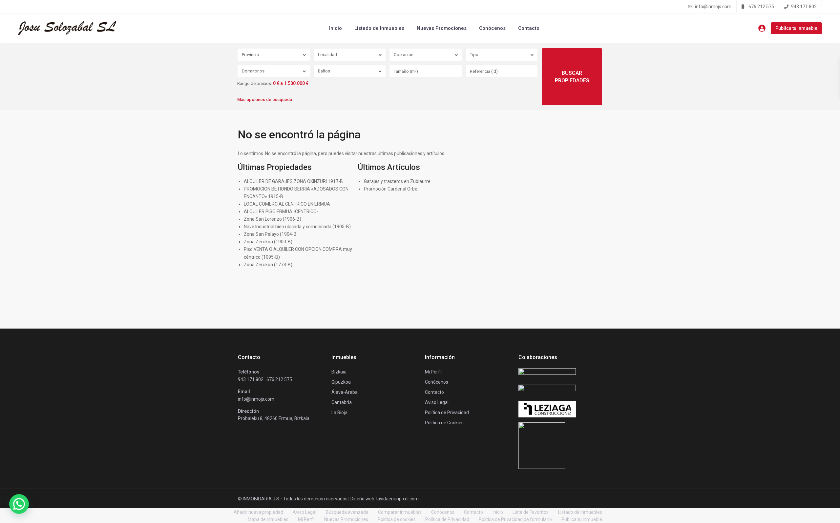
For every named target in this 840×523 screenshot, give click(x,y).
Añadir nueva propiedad (258, 512)
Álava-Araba (344, 392)
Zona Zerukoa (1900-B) (268, 241)
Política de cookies (397, 519)
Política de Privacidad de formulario (515, 519)
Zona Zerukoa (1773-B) (268, 264)
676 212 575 (761, 6)
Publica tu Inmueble (796, 28)
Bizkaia (338, 371)
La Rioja (339, 412)
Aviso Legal (304, 512)
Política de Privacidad (447, 519)
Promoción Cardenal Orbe (390, 188)
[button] (19, 504)
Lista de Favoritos (531, 512)
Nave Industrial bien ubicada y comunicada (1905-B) (297, 226)
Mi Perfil (306, 519)
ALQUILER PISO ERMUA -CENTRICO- (281, 211)
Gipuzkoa (341, 382)
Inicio (335, 28)
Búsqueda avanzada (347, 512)
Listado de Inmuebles (379, 28)
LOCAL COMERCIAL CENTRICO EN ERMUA (287, 204)
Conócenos (492, 28)
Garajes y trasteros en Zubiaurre (397, 181)
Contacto (528, 28)
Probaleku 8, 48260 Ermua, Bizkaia (273, 418)
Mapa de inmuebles (268, 519)
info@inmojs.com (713, 6)
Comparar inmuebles (400, 512)
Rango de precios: (254, 83)
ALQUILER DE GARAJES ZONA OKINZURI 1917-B (293, 181)
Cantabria (341, 402)
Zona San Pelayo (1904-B (270, 234)
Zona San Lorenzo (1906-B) (272, 219)
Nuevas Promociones (442, 28)
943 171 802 (804, 6)
